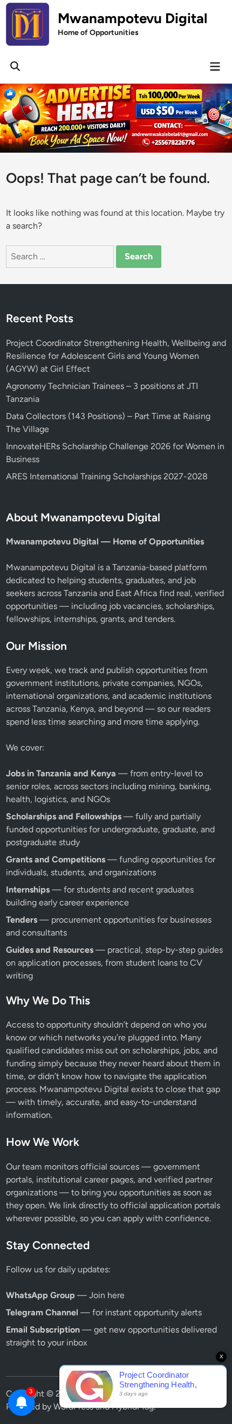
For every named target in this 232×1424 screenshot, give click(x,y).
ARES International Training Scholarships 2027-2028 (107, 476)
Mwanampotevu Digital (132, 18)
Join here (107, 1295)
